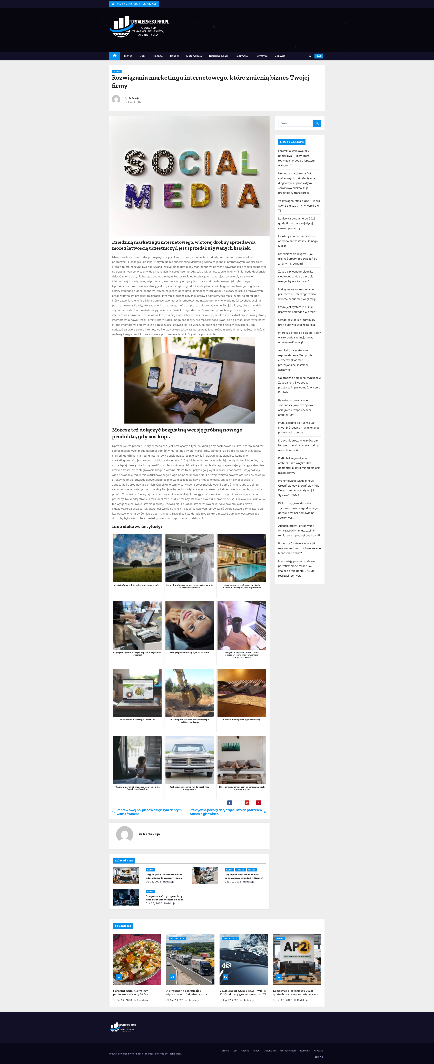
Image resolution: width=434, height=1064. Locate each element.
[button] (310, 56)
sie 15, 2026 (125, 1000)
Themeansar (174, 1053)
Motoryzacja (194, 55)
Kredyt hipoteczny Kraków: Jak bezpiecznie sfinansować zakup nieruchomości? (298, 445)
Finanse (158, 55)
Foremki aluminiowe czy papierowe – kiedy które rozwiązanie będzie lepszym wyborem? (132, 996)
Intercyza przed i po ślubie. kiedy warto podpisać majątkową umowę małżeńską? (299, 337)
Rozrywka (242, 55)
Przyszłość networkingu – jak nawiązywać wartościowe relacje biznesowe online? (299, 548)
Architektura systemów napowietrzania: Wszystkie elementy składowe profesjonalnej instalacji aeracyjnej (295, 360)
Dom (143, 55)
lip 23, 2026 (153, 881)
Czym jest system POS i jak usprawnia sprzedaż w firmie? (244, 876)
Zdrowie (280, 55)
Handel (174, 55)
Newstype (158, 1053)
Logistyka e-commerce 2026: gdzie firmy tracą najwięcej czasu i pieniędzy (164, 878)
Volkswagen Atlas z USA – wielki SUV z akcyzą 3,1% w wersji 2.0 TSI (299, 205)
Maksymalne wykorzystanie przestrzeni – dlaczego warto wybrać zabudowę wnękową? (297, 294)
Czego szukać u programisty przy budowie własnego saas (164, 898)
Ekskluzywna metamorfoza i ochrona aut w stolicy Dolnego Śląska (298, 240)
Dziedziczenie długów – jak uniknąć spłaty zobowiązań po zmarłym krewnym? (297, 258)
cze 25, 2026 (154, 903)
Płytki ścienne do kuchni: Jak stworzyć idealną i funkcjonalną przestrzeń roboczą (298, 427)
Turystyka (261, 55)
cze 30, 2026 (233, 881)
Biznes (128, 55)
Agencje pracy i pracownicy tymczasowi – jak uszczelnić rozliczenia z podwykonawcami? (299, 530)
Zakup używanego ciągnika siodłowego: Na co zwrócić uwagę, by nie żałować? (295, 276)
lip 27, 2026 (231, 1000)
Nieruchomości (218, 55)
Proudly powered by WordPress (126, 1053)
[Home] (114, 56)
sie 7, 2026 (177, 1000)
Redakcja (134, 98)
